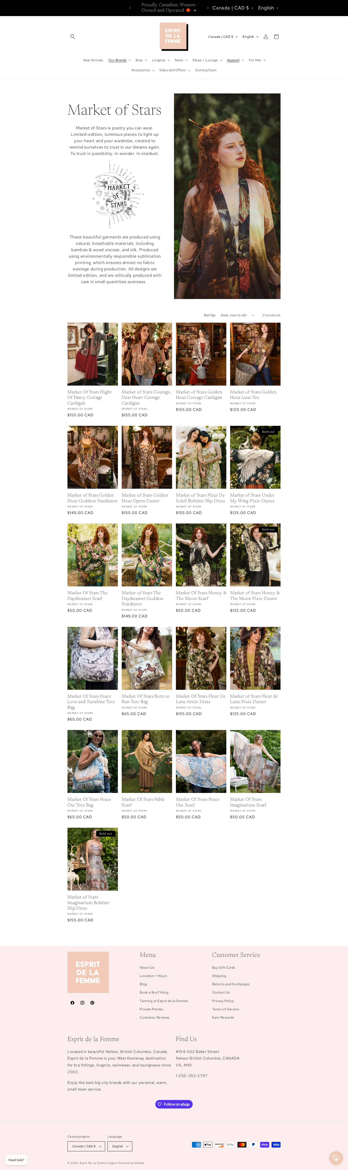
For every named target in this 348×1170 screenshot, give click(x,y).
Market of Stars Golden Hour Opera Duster (145, 498)
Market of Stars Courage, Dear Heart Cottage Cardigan (146, 398)
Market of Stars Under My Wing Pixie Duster (252, 498)
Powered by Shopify (131, 1163)
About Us (147, 967)
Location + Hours (153, 976)
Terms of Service (225, 1009)
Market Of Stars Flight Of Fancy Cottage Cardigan (89, 398)
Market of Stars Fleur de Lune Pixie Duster (254, 699)
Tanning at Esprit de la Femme (164, 1001)
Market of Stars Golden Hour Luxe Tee (253, 395)
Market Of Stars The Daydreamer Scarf (87, 596)
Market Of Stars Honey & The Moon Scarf (201, 596)
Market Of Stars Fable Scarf (143, 802)
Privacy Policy (223, 1001)
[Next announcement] (208, 7)
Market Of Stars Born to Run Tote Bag (146, 699)
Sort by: (210, 315)
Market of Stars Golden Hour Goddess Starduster (92, 498)
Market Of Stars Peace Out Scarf (198, 802)
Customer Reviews (155, 1017)
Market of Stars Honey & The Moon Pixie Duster (255, 596)
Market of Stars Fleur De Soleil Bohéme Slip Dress (200, 498)
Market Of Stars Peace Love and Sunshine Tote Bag (91, 702)
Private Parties (151, 1009)
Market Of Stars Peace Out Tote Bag (89, 802)
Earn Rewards (223, 1017)
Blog (143, 984)
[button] (72, 36)
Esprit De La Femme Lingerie (99, 1163)
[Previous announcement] (130, 7)
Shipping (219, 976)
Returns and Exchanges (231, 984)
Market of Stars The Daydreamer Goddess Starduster (143, 599)
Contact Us (221, 992)
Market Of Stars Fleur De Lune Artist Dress (201, 699)
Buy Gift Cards (223, 967)
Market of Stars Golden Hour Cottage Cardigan (199, 395)
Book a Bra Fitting (154, 992)
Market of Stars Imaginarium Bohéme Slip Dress (88, 903)
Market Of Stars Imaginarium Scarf (248, 802)
